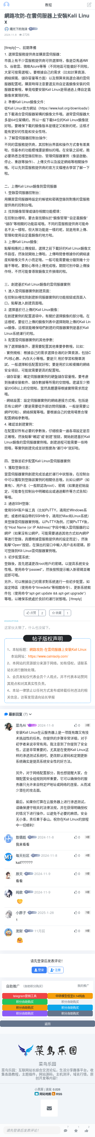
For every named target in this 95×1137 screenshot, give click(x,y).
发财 (19, 930)
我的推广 (83, 986)
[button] (30, 714)
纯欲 (19, 892)
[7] (65, 1130)
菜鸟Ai (21, 725)
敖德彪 (21, 837)
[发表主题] (89, 5)
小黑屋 (39, 1089)
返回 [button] (47, 1024)
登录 (40, 970)
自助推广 (13, 986)
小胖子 (21, 912)
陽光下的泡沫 (18, 29)
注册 (57, 970)
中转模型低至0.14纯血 (70, 996)
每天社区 (22, 855)
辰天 (19, 873)
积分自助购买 (25, 1002)
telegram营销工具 (25, 996)
